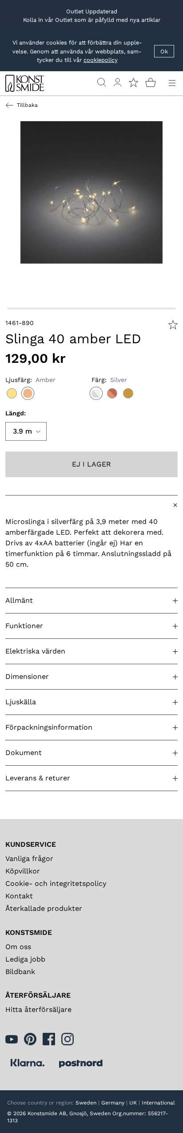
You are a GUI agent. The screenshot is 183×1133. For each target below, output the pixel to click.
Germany (112, 1103)
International (158, 1103)
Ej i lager (91, 464)
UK (133, 1103)
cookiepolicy (101, 60)
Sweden (86, 1103)
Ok (164, 51)
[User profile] (117, 82)
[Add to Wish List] (173, 324)
